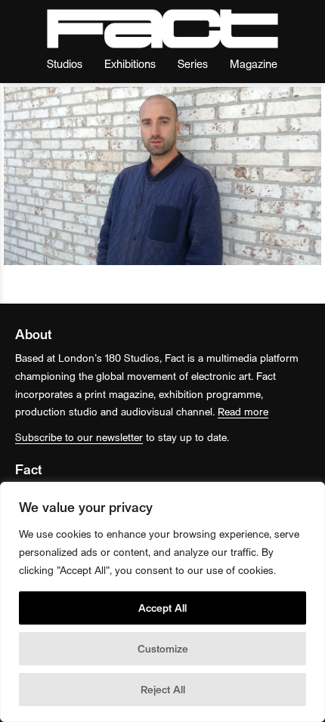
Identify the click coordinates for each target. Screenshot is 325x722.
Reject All (163, 689)
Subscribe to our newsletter (79, 436)
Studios (64, 63)
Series (193, 63)
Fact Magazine (162, 29)
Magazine (253, 63)
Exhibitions (130, 63)
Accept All (162, 607)
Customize (163, 648)
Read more (243, 411)
